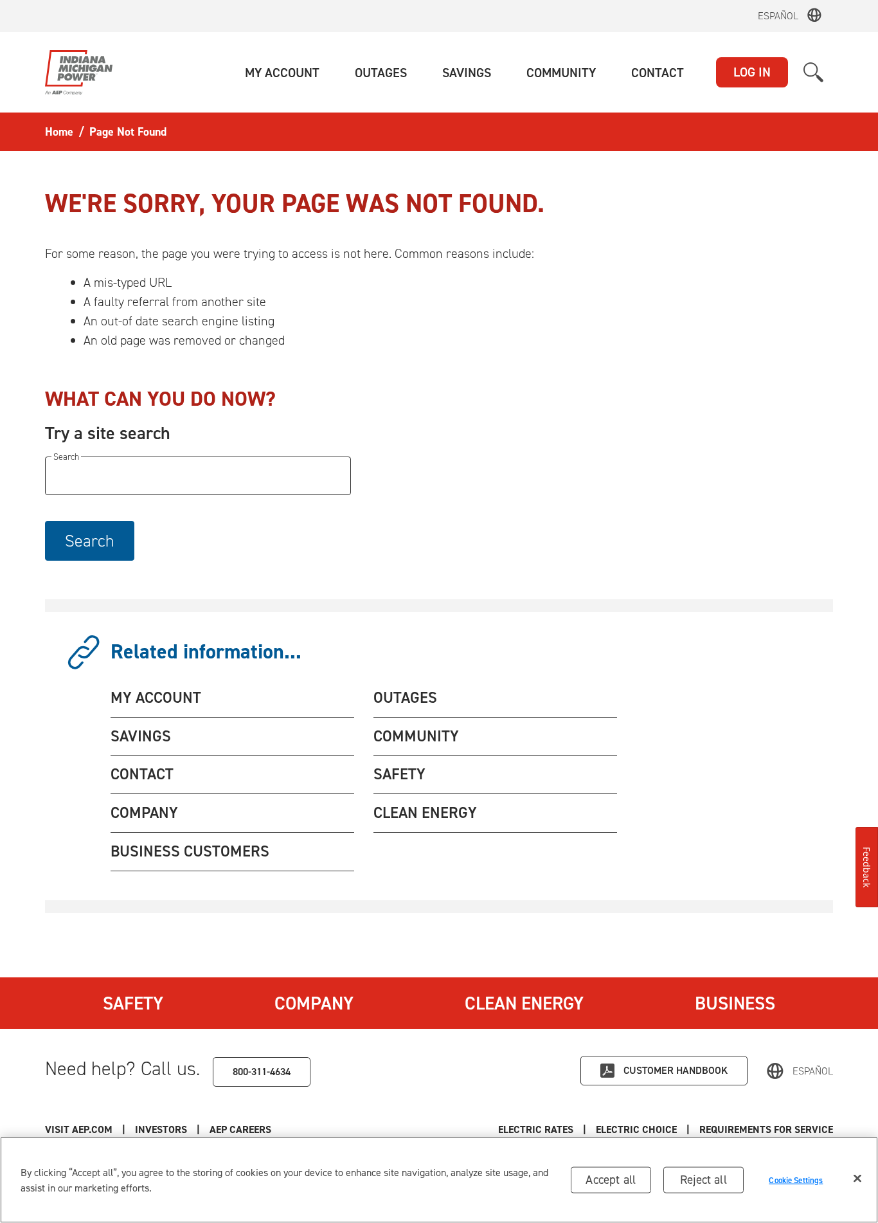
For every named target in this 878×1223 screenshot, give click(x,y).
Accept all (611, 1180)
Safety (133, 1003)
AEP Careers (240, 1129)
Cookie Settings (796, 1179)
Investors (161, 1129)
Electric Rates (535, 1129)
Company (314, 1003)
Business (735, 1003)
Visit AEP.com (78, 1129)
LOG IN (752, 72)
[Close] (857, 1178)
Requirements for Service (766, 1129)
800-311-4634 (262, 1071)
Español (778, 16)
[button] (282, 72)
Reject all (703, 1180)
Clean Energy (524, 1003)
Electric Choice (636, 1129)
